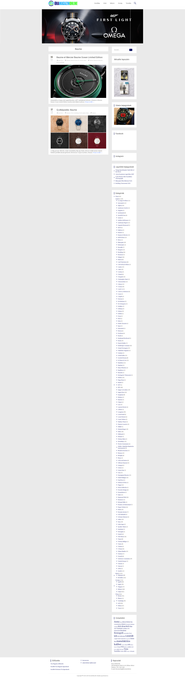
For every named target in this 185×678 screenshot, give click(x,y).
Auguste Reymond (123, 225)
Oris (119, 472)
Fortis (119, 340)
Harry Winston (122, 367)
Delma (120, 311)
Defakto (120, 306)
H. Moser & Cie (122, 360)
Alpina (120, 205)
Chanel (120, 274)
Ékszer (120, 598)
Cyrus (119, 294)
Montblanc (121, 441)
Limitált (130, 636)
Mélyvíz (112, 3)
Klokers (120, 397)
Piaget (119, 485)
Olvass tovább (89, 102)
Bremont (120, 254)
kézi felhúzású (121, 636)
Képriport (120, 575)
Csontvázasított (117, 624)
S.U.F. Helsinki (122, 514)
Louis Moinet (122, 417)
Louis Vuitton (122, 419)
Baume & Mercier (75, 60)
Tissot (119, 539)
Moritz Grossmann (123, 444)
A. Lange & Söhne (123, 200)
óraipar (128, 651)
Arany (117, 622)
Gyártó (117, 199)
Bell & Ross (121, 237)
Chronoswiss (121, 281)
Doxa (119, 316)
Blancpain (121, 242)
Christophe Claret (123, 279)
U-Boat (120, 549)
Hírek (104, 3)
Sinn (119, 522)
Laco (119, 404)
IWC (119, 387)
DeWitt (120, 313)
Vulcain (120, 563)
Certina (120, 272)
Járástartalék (117, 630)
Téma (117, 594)
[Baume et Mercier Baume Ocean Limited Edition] (78, 81)
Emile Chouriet (122, 323)
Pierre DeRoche (122, 487)
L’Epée (120, 402)
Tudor (119, 544)
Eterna (120, 331)
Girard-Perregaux (123, 348)
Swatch (120, 534)
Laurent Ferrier (122, 407)
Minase (120, 436)
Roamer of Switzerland (124, 504)
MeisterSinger (122, 429)
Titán (126, 649)
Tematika (128, 3)
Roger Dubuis (122, 507)
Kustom (120, 399)
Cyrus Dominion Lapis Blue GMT (124, 174)
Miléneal (120, 434)
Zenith (120, 571)
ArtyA (119, 218)
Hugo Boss (121, 380)
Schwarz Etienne (122, 517)
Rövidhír (120, 577)
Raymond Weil (122, 497)
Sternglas (120, 531)
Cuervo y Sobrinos (123, 291)
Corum (120, 286)
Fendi (119, 336)
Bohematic (121, 245)
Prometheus (121, 492)
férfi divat (121, 626)
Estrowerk (121, 328)
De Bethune (121, 301)
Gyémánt (119, 628)
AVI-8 (119, 227)
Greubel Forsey (122, 358)
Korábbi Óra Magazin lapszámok (60, 666)
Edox (119, 321)
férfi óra (129, 626)
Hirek (81, 60)
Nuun (119, 458)
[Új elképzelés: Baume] (78, 131)
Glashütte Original (123, 350)
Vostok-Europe (122, 561)
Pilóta (119, 605)
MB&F (119, 426)
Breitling (120, 252)
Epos (119, 326)
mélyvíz (123, 644)
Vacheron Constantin (124, 558)
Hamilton (120, 363)
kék (115, 636)
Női (129, 644)
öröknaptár (132, 651)
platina (129, 647)
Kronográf (118, 633)
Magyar (120, 586)
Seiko (119, 519)
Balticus (120, 230)
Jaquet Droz (121, 392)
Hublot (120, 377)
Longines (120, 412)
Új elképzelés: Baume (67, 110)
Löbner (120, 409)
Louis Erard (121, 414)
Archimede (121, 213)
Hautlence (121, 370)
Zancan (120, 566)
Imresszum (85, 660)
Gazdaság (76, 113)
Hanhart (120, 365)
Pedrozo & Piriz (122, 482)
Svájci (84, 60)
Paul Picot (121, 480)
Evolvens (120, 333)
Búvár (119, 596)
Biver (119, 240)
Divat (72, 113)
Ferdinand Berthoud (123, 338)
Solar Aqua (121, 524)
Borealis (120, 247)
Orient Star (121, 470)
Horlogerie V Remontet (124, 375)
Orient (120, 468)
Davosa (120, 299)
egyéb (119, 582)
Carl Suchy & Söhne (123, 264)
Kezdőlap (97, 3)
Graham (120, 353)
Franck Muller (122, 343)
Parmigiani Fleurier (123, 475)
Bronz (121, 622)
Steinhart (120, 529)
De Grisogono (122, 304)
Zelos (119, 568)
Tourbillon (117, 651)
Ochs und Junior (122, 460)
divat (58, 62)
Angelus (120, 210)
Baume (68, 60)
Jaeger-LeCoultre (123, 390)
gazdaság (61, 62)
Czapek (120, 296)
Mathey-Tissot (122, 422)
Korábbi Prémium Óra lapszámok (60, 669)
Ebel (119, 318)
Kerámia (123, 630)
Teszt (119, 608)
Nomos (120, 453)
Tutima (120, 546)
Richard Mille (121, 502)
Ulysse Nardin (122, 551)
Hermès (120, 372)
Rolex (119, 509)
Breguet (120, 249)
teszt (122, 649)
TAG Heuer (121, 536)
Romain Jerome (122, 512)
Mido (119, 431)
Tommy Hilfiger (122, 541)
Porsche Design (122, 490)
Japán (83, 113)
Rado (119, 495)
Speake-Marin (122, 526)
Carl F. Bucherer (122, 262)
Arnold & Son (122, 215)
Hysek (119, 382)
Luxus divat (128, 638)
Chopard (120, 277)
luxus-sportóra (122, 638)
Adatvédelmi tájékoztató (89, 663)
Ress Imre (60, 60)
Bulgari (120, 257)
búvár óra (129, 622)
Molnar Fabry (121, 439)
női (119, 603)
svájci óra (119, 649)
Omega (120, 465)
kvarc (130, 633)
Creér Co (120, 289)
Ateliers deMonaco (123, 220)
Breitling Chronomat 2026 (122, 183)
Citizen (120, 284)
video (122, 651)
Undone (120, 554)
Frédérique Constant (123, 345)
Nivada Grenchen (123, 450)
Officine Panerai (122, 463)
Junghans (120, 394)
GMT (115, 628)
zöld (125, 651)
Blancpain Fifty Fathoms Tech (123, 181)
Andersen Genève (123, 208)
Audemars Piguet (123, 222)
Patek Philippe (122, 477)
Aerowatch (121, 203)
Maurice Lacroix (122, 424)
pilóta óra (126, 646)
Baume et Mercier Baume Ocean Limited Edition (80, 57)
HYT (119, 385)
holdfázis (125, 628)
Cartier (120, 267)
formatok (128, 624)
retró (132, 646)
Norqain (120, 455)
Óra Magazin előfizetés (57, 663)
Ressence (120, 499)
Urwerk (120, 556)
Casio (119, 269)
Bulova (120, 259)
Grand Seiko (121, 355)
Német (120, 589)
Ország (120, 3)
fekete (124, 624)
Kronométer (126, 633)
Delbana (120, 308)
